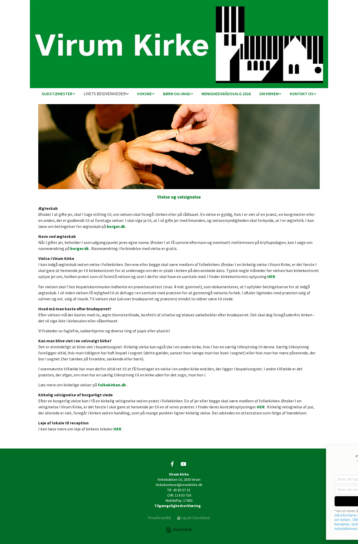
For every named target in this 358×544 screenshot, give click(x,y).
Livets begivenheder (105, 93)
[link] (58, 94)
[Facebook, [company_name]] (172, 464)
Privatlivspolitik (159, 518)
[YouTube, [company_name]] (183, 464)
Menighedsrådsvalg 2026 (226, 93)
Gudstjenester (57, 93)
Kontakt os (301, 93)
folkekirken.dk (112, 384)
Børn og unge (176, 93)
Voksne (144, 93)
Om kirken (269, 93)
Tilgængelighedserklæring (177, 505)
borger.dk (116, 226)
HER (271, 276)
